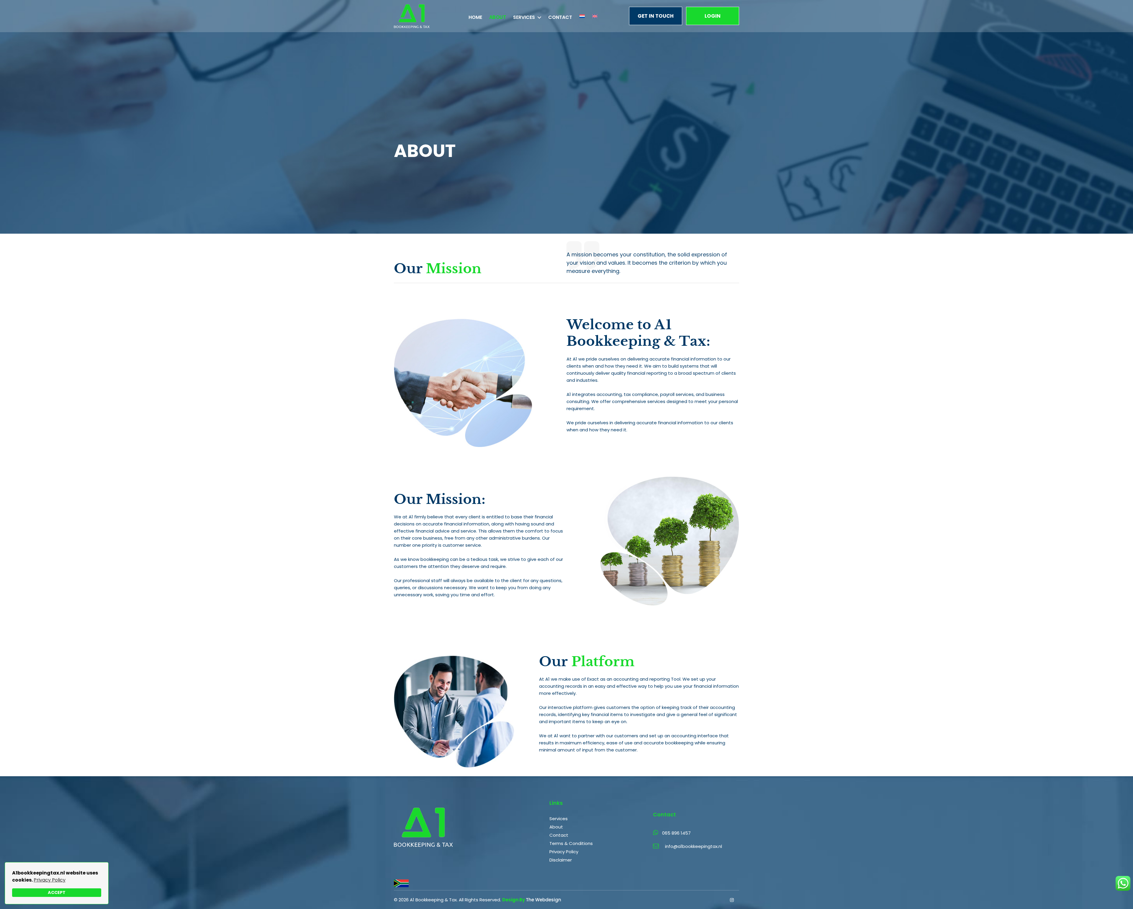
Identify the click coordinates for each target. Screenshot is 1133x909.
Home (475, 17)
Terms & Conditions (571, 843)
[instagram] (733, 898)
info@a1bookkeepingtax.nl (693, 846)
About (497, 17)
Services (524, 17)
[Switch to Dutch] (582, 16)
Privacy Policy (50, 880)
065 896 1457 (676, 833)
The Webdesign (543, 900)
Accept (57, 892)
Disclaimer (560, 860)
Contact (560, 17)
